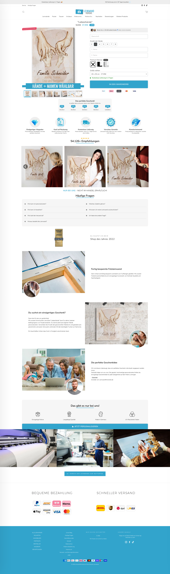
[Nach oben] (53, 503)
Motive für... (89, 16)
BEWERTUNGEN (37, 549)
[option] (52, 2)
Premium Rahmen (98, 60)
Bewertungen (109, 16)
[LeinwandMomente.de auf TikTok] (133, 542)
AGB (69, 555)
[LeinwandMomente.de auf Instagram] (126, 542)
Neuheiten (99, 16)
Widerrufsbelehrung (69, 546)
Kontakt (69, 541)
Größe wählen (95, 70)
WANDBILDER (37, 538)
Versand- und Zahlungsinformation (69, 552)
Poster (54, 16)
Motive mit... (78, 16)
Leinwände (45, 16)
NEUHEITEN (37, 535)
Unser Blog (69, 532)
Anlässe (69, 16)
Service (24, 5)
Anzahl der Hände (96, 41)
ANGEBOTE (37, 546)
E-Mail (98, 535)
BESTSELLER (37, 544)
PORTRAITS (37, 541)
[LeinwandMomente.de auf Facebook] (129, 542)
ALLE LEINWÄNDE (37, 532)
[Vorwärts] (145, 323)
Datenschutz (69, 544)
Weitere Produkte (122, 16)
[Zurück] (87, 323)
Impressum (69, 549)
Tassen (61, 16)
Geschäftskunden (69, 538)
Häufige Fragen (32, 5)
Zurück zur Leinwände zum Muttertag (86, 473)
